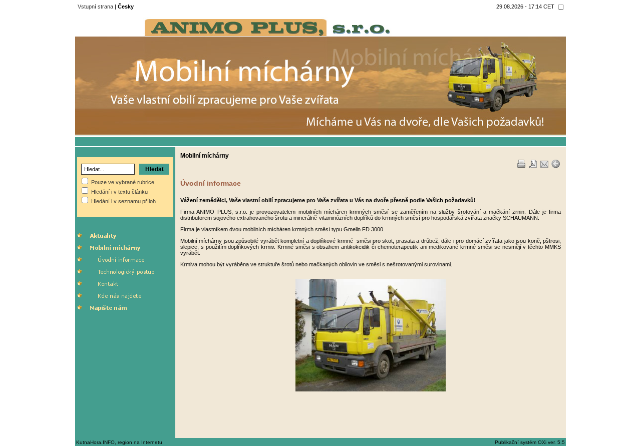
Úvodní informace (210, 183)
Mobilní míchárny (204, 155)
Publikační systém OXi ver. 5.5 (530, 442)
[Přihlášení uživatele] (560, 7)
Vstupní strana (95, 7)
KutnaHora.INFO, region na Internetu (119, 442)
